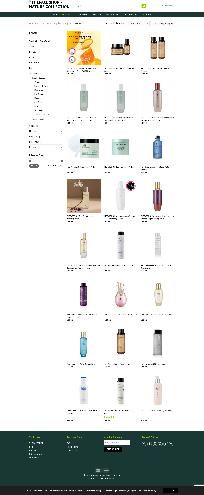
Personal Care (35, 141)
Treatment (38, 110)
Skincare (44, 23)
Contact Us (72, 450)
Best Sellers (35, 62)
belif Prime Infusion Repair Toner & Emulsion (155, 69)
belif (31, 446)
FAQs (69, 443)
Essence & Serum (41, 86)
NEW (55, 14)
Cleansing (34, 125)
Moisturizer (39, 90)
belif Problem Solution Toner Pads (81, 167)
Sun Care (38, 102)
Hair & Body (34, 136)
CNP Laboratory (36, 453)
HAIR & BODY (111, 14)
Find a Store (72, 446)
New (31, 68)
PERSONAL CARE (131, 14)
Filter (34, 166)
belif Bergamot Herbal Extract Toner (118, 265)
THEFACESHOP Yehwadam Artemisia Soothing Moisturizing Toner (118, 118)
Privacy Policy (111, 478)
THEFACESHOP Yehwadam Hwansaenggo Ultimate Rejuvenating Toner (157, 217)
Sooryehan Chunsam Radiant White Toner (120, 314)
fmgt (31, 57)
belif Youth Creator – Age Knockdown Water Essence (82, 315)
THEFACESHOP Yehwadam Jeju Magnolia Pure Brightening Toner (120, 217)
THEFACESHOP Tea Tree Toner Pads (118, 167)
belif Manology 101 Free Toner (153, 364)
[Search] (144, 6)
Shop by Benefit (38, 119)
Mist (36, 106)
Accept (170, 490)
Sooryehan (34, 457)
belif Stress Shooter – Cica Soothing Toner (119, 411)
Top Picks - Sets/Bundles (41, 41)
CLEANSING (82, 14)
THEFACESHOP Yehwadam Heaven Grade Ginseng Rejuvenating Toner (157, 118)
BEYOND (33, 450)
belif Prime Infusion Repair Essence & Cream (119, 69)
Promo (32, 147)
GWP (31, 46)
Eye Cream (38, 94)
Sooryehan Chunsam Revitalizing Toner (157, 314)
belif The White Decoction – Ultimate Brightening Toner (156, 266)
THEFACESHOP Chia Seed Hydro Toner (156, 410)
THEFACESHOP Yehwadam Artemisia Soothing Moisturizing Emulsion (81, 118)
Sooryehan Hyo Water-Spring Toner (81, 364)
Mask (36, 98)
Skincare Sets (40, 114)
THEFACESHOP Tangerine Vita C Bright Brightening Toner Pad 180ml (82, 69)
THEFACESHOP (36, 443)
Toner (37, 82)
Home (32, 23)
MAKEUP (96, 14)
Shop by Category (61, 23)
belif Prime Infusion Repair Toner (117, 364)
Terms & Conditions (96, 478)
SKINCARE (67, 14)
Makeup (32, 131)
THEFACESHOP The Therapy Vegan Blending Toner (81, 217)
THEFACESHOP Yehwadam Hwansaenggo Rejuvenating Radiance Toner (83, 266)
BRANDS (147, 14)
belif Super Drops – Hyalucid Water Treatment (155, 168)
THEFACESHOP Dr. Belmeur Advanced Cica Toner (82, 411)
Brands (32, 51)
